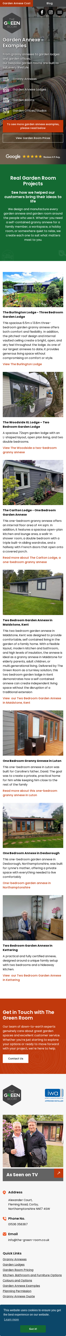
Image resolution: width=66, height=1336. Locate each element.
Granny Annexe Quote (19, 1296)
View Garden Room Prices (33, 138)
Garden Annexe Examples (21, 1286)
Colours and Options (17, 1280)
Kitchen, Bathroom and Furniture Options (32, 1275)
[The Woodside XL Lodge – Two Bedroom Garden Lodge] (33, 395)
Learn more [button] (11, 1319)
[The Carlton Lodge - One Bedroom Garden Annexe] (33, 483)
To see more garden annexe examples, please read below (33, 126)
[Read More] (33, 1166)
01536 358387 (18, 1224)
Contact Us (15, 1058)
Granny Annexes (15, 1259)
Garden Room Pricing (18, 1270)
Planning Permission (17, 1291)
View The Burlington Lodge (22, 364)
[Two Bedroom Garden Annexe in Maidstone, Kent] (33, 593)
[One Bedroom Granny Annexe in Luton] (33, 733)
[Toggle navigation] (59, 12)
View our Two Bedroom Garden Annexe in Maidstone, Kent (32, 700)
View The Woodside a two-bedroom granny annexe (30, 450)
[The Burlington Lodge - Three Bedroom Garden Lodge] (33, 290)
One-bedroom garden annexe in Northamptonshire (27, 885)
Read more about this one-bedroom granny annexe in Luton (30, 793)
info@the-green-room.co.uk (28, 1240)
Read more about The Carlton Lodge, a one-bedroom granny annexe (32, 560)
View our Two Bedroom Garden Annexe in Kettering (32, 977)
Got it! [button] (33, 1328)
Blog (50, 3)
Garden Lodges (14, 1264)
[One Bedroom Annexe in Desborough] (33, 826)
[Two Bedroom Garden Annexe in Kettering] (33, 918)
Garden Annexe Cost (16, 3)
